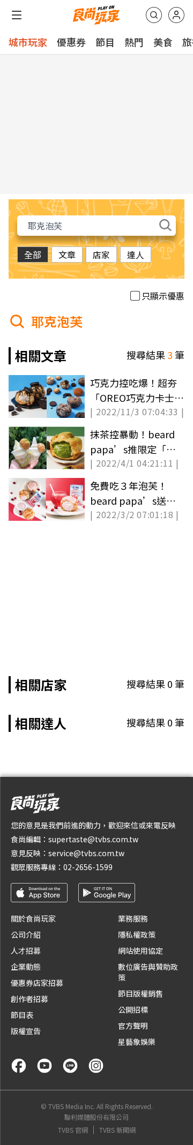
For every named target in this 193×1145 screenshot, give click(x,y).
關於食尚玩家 (33, 918)
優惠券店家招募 (37, 982)
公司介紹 (26, 934)
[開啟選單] (17, 15)
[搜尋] (154, 15)
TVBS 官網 (73, 1130)
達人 (135, 254)
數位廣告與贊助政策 (148, 972)
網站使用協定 (140, 950)
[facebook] (19, 1066)
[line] (70, 1066)
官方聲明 (133, 1025)
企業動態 (26, 966)
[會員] (176, 15)
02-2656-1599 (88, 867)
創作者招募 (29, 998)
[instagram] (96, 1066)
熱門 (134, 42)
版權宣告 (26, 1031)
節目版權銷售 (140, 993)
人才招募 (26, 950)
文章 (67, 254)
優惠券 (71, 42)
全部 (32, 254)
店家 (101, 254)
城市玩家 (28, 42)
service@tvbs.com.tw (86, 853)
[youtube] (44, 1066)
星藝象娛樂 (136, 1041)
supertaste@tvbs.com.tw (93, 839)
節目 (105, 42)
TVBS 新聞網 (117, 1130)
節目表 (22, 1014)
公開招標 (133, 1009)
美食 (163, 42)
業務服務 (133, 918)
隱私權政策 (136, 934)
